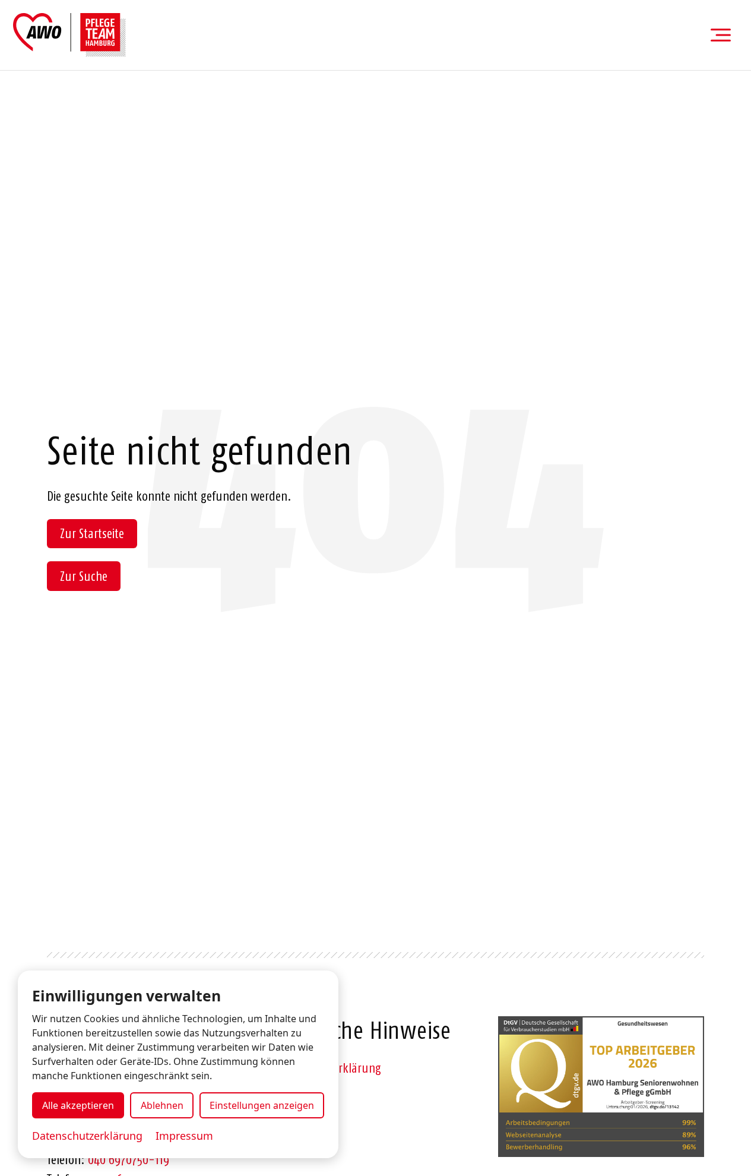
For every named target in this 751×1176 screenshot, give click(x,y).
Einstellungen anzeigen (262, 1105)
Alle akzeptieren (78, 1105)
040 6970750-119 (128, 1159)
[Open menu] (721, 35)
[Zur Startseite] (69, 35)
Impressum (184, 1135)
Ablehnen (162, 1105)
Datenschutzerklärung (87, 1135)
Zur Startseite (92, 533)
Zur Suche (83, 576)
